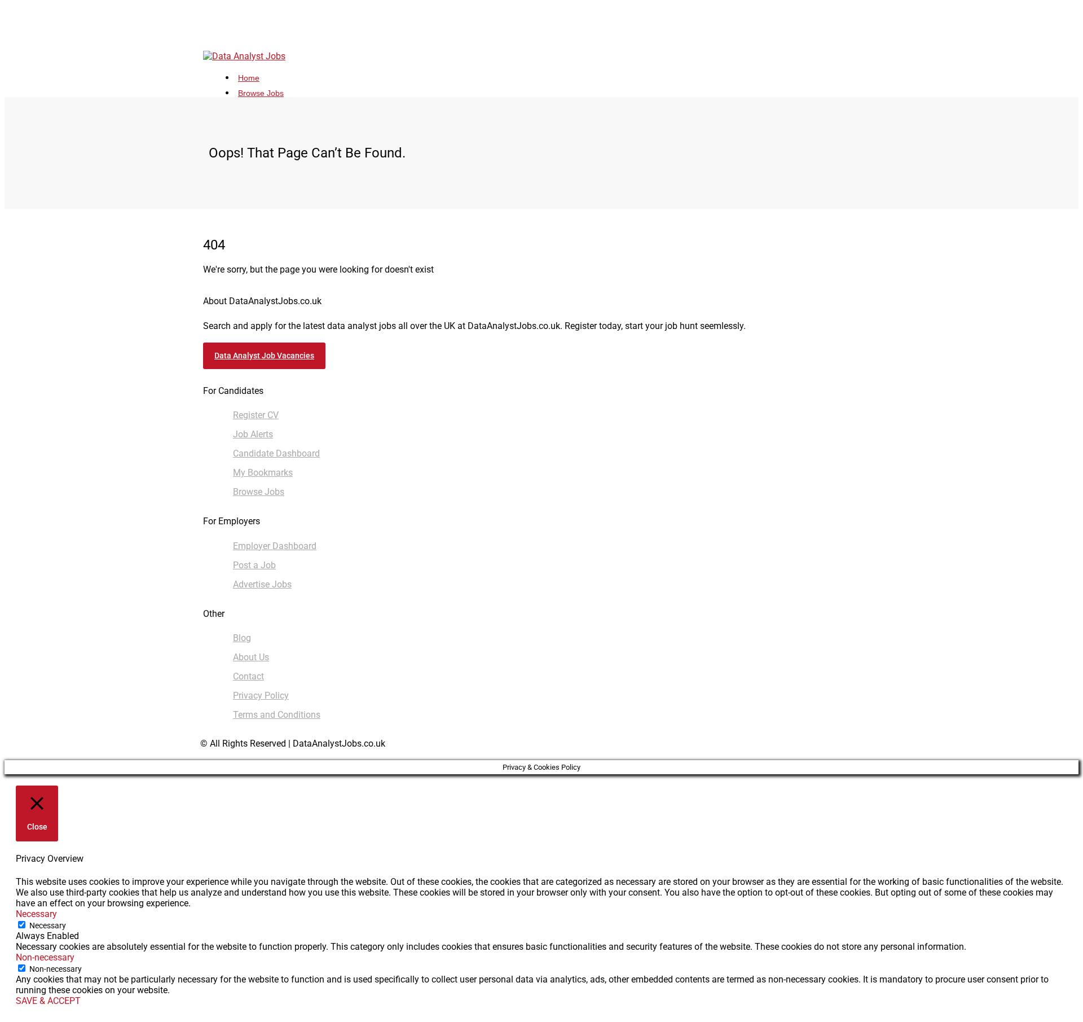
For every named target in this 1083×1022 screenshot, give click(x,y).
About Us (251, 657)
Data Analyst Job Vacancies (264, 355)
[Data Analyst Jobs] (244, 56)
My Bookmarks (263, 472)
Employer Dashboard (274, 546)
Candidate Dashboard (276, 453)
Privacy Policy (261, 695)
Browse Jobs (261, 93)
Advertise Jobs (262, 584)
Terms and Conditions (276, 714)
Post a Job (254, 565)
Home (248, 77)
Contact (248, 676)
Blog (242, 638)
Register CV (256, 415)
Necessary (47, 925)
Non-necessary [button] (45, 957)
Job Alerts (253, 434)
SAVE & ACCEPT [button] (48, 1000)
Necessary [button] (36, 914)
